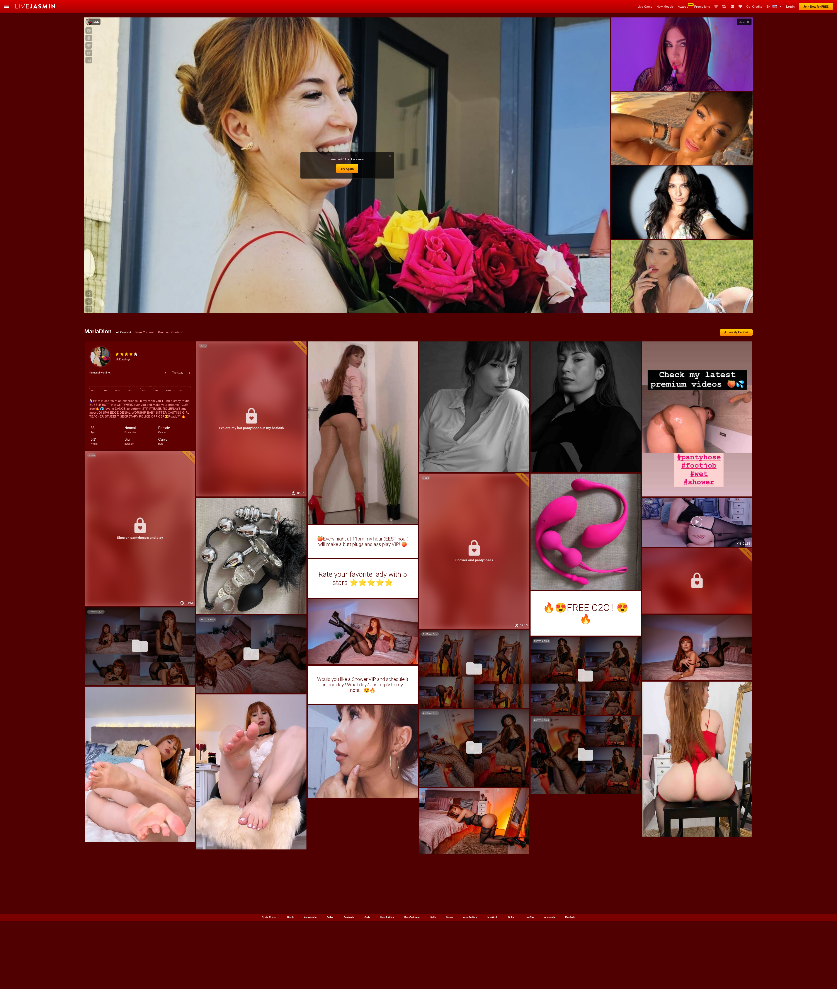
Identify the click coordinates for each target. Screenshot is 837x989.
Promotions (702, 6)
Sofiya (330, 917)
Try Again (347, 169)
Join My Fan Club (738, 332)
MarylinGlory (387, 917)
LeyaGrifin (492, 917)
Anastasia (549, 917)
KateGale (570, 917)
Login (790, 6)
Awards (683, 6)
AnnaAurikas (470, 917)
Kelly (433, 917)
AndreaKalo (310, 917)
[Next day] (190, 373)
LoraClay (529, 917)
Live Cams (645, 6)
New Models (665, 6)
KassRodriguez (412, 917)
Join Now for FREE (815, 6)
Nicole (290, 917)
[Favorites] (740, 6)
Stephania (349, 917)
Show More (681, 305)
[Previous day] (166, 373)
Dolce (511, 917)
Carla (367, 917)
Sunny (449, 917)
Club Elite (716, 6)
